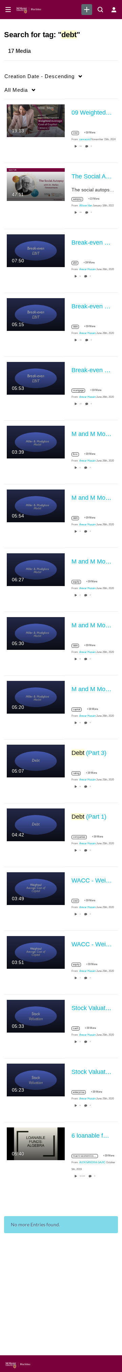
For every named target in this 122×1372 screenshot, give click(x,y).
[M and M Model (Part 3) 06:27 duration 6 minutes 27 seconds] (36, 569)
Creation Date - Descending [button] (39, 76)
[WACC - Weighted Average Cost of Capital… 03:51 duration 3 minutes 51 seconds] (36, 951)
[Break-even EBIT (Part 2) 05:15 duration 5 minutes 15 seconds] (36, 314)
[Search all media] (100, 9)
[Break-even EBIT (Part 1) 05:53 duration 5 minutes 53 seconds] (36, 377)
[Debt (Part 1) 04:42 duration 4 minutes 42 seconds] (36, 824)
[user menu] (113, 9)
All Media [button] (16, 90)
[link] (86, 9)
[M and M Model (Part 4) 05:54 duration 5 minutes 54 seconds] (36, 505)
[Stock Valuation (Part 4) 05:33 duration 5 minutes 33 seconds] (36, 1015)
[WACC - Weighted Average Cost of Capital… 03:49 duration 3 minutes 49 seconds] (36, 888)
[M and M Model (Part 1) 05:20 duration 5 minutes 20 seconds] (36, 696)
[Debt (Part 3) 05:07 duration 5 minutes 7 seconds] (36, 760)
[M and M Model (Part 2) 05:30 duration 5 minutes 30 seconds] (36, 633)
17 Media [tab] (19, 51)
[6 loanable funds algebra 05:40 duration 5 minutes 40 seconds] (36, 1143)
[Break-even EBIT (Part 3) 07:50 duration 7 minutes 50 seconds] (36, 250)
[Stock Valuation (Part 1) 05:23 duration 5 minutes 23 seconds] (36, 1079)
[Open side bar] (8, 9)
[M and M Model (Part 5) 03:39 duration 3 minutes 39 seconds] (36, 441)
